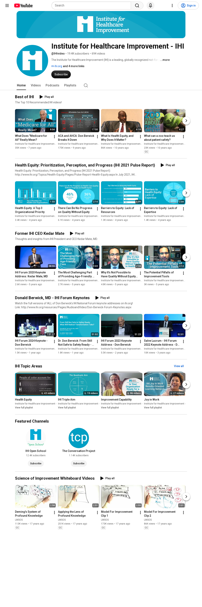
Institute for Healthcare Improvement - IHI (37, 143)
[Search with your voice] (150, 5)
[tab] (21, 85)
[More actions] (54, 137)
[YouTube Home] (23, 5)
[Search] (137, 5)
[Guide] (7, 5)
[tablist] (101, 85)
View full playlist (24, 407)
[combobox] (92, 5)
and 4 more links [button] (73, 66)
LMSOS (19, 519)
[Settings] (172, 5)
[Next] (186, 121)
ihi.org (58, 66)
